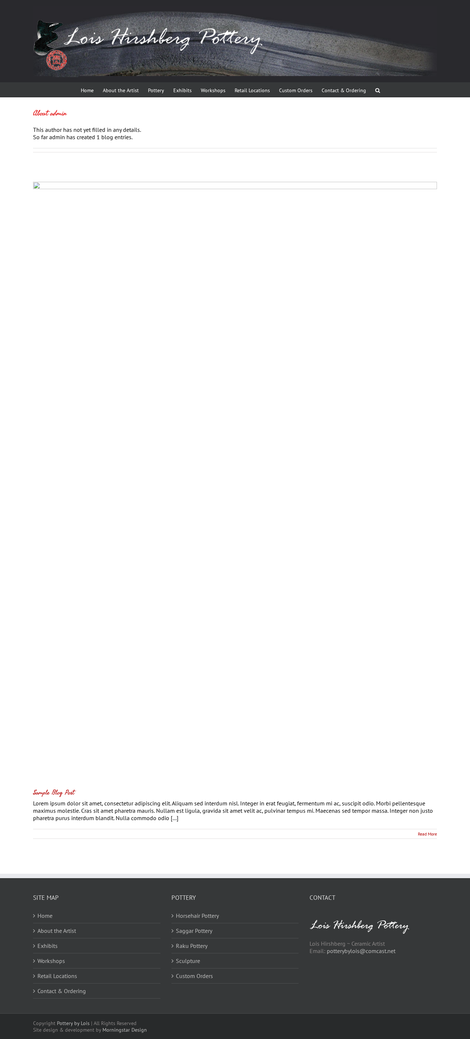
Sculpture (188, 960)
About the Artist (56, 930)
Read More (427, 834)
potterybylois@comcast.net (361, 951)
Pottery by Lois (73, 1023)
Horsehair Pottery (197, 915)
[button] (377, 89)
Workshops (51, 960)
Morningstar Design (124, 1030)
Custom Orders (194, 976)
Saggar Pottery (194, 930)
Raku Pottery (191, 945)
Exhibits (47, 945)
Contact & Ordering (61, 991)
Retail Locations (57, 976)
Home (45, 915)
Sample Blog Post (53, 792)
